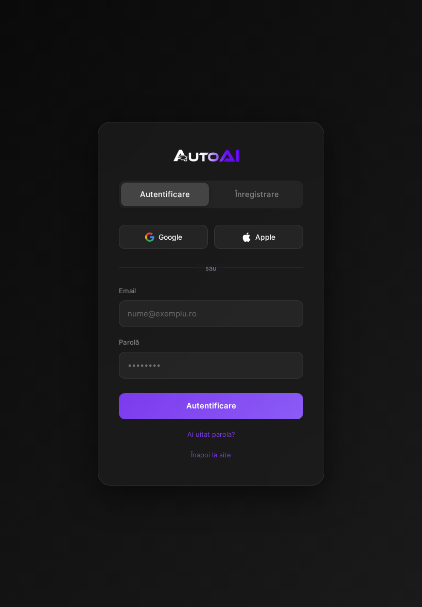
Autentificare (165, 194)
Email (127, 291)
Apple (265, 237)
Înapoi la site (211, 455)
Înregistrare (257, 194)
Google (170, 237)
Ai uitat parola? (211, 434)
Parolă (129, 342)
